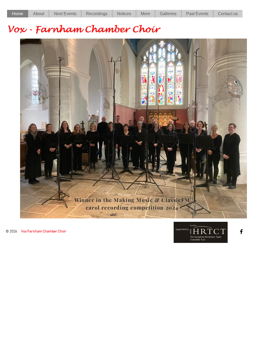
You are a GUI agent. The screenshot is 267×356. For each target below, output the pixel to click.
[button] (96, 13)
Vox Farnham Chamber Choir (43, 231)
